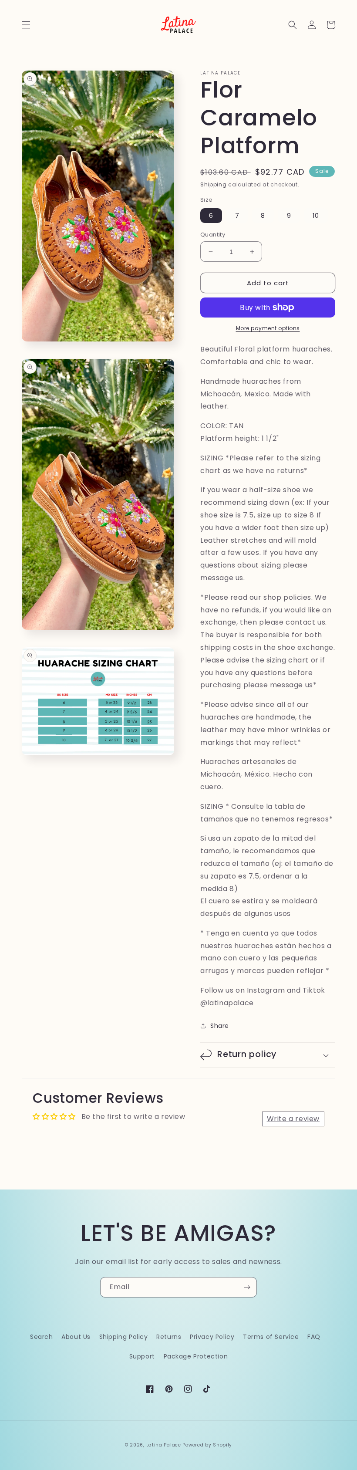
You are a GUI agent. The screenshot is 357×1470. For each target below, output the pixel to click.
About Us (76, 1336)
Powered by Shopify (207, 1445)
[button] (26, 24)
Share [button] (219, 1025)
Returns (168, 1336)
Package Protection (196, 1356)
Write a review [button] (293, 1119)
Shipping (213, 184)
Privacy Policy (212, 1336)
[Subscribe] (246, 1287)
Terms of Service (271, 1336)
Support (142, 1356)
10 (316, 215)
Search (41, 1336)
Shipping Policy (123, 1336)
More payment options (268, 328)
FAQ (313, 1336)
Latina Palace (163, 1445)
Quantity (212, 234)
